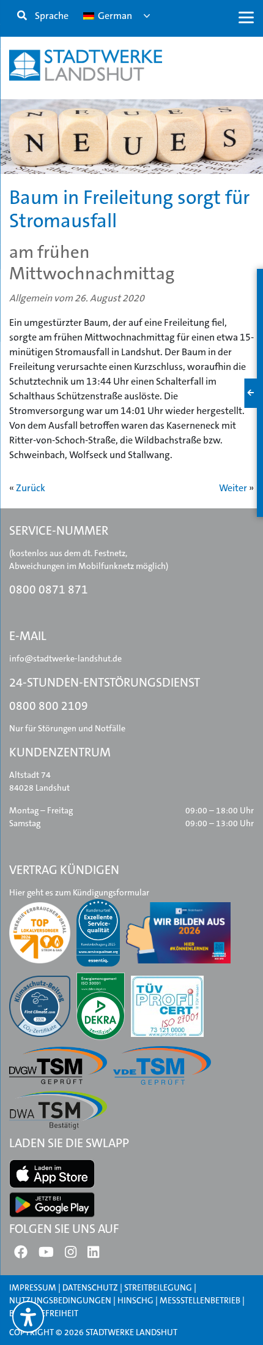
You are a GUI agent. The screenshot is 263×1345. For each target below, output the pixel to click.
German (114, 15)
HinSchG (135, 1300)
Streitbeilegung (158, 1287)
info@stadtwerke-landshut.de (65, 658)
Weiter (233, 487)
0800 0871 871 (48, 589)
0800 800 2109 (48, 706)
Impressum (32, 1287)
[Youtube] (46, 1254)
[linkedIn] (93, 1254)
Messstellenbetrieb (200, 1300)
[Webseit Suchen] (22, 16)
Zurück (30, 487)
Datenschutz (90, 1287)
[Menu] (246, 17)
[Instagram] (70, 1254)
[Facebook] (20, 1254)
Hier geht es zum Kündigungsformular (79, 892)
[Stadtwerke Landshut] (85, 65)
